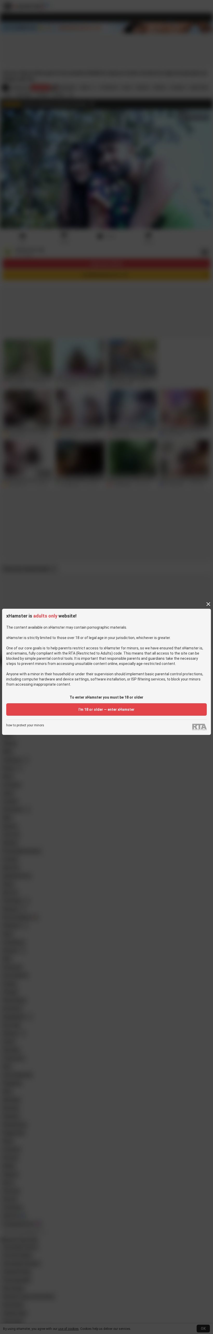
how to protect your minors (25, 725)
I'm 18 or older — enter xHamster (106, 709)
